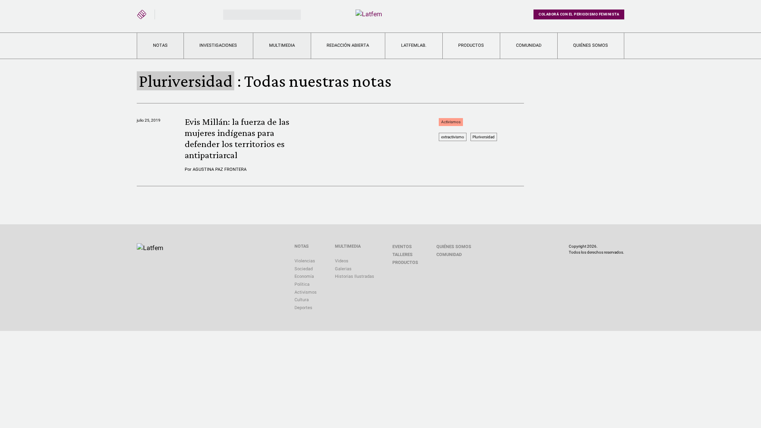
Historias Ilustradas (354, 276)
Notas (160, 45)
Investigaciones (218, 45)
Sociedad (303, 268)
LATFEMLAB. (413, 45)
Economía (304, 276)
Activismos (451, 122)
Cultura (301, 299)
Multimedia (282, 45)
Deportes (303, 307)
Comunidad (528, 45)
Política (302, 284)
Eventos (402, 246)
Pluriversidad (483, 137)
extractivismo (452, 137)
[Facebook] (196, 13)
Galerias (343, 268)
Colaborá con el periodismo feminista (579, 14)
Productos (471, 45)
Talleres (402, 254)
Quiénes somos (590, 45)
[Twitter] (166, 13)
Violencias (304, 261)
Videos (341, 261)
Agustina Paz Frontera (220, 169)
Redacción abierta (348, 45)
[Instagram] (181, 13)
